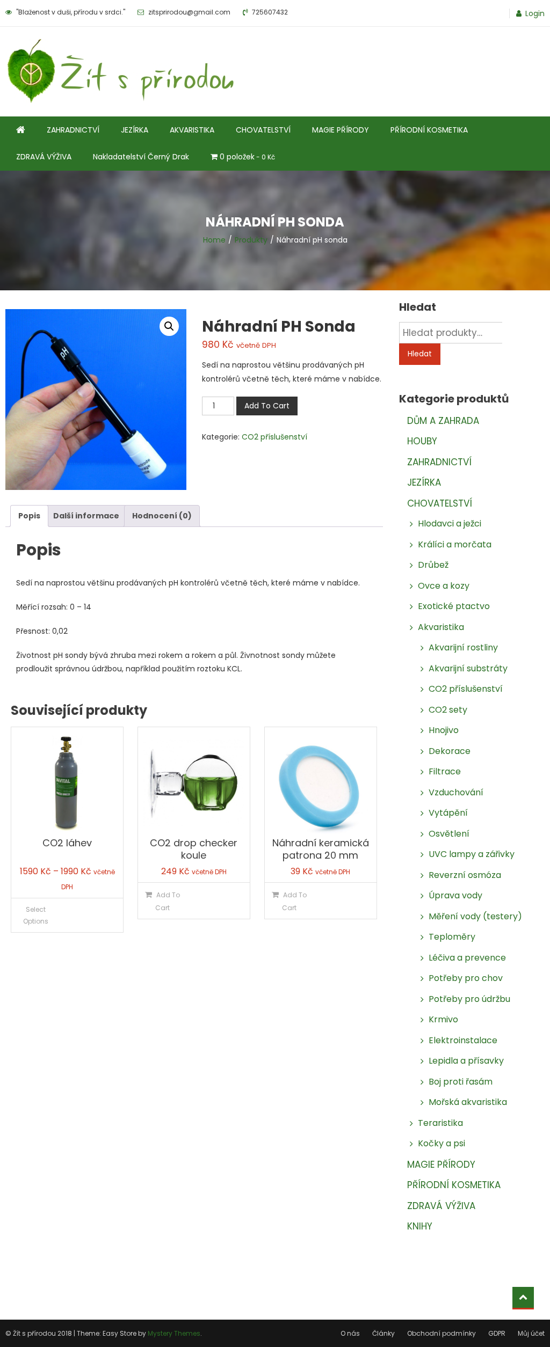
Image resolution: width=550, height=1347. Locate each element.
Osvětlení (449, 834)
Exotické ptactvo (454, 606)
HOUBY (422, 441)
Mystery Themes (174, 1333)
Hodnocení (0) (162, 515)
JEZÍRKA (134, 130)
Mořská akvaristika (468, 1102)
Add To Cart (267, 405)
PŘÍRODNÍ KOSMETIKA (429, 130)
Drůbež (433, 565)
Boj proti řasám (461, 1081)
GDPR (496, 1333)
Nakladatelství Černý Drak (141, 156)
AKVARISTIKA (192, 130)
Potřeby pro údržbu (469, 999)
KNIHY (419, 1226)
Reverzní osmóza (465, 875)
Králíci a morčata (454, 544)
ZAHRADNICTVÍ (73, 130)
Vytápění (448, 813)
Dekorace (450, 751)
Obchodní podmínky (441, 1333)
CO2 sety (448, 710)
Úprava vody (455, 895)
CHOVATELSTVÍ (263, 130)
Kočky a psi (441, 1143)
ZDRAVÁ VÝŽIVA (43, 156)
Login (535, 13)
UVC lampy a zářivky (472, 854)
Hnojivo (444, 730)
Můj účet (531, 1333)
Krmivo (443, 1019)
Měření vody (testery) (475, 916)
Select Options (35, 915)
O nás (350, 1333)
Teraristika (440, 1123)
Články (383, 1333)
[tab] (29, 516)
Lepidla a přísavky (466, 1061)
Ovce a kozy (443, 586)
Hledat (420, 353)
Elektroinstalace (463, 1040)
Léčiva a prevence (467, 957)
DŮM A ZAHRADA (443, 420)
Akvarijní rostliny (463, 647)
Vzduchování (456, 792)
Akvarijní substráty (468, 668)
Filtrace (445, 771)
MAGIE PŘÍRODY (340, 130)
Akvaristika (441, 627)
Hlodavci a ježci (449, 523)
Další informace (86, 515)
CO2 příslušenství (274, 436)
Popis (29, 515)
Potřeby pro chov (466, 978)
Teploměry (452, 937)
